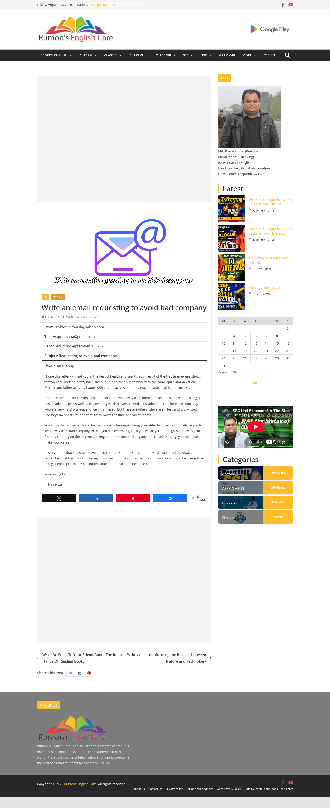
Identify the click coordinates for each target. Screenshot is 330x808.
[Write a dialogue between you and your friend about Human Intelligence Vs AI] (231, 208)
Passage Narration (102, 4)
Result (269, 55)
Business (229, 503)
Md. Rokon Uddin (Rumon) (82, 317)
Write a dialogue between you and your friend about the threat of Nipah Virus (270, 231)
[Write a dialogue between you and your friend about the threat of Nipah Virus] (231, 238)
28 (278, 473)
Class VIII (163, 55)
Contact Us (155, 789)
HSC (204, 55)
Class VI (110, 55)
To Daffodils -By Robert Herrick (268, 260)
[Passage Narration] (231, 296)
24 (278, 487)
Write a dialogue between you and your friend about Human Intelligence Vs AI (271, 202)
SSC (186, 55)
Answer (228, 474)
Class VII (137, 55)
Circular (228, 517)
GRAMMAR (227, 55)
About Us (139, 789)
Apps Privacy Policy (229, 789)
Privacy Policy (174, 789)
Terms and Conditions (199, 789)
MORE (247, 55)
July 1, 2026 (261, 294)
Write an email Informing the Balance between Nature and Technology (166, 658)
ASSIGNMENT (233, 488)
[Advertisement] (124, 107)
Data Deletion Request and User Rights (268, 789)
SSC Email (58, 297)
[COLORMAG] (76, 717)
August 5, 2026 (264, 211)
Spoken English (54, 55)
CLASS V (86, 55)
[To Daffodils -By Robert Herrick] (231, 267)
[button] (70, 55)
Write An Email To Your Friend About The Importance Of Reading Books (82, 658)
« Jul (254, 383)
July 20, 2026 (262, 269)
